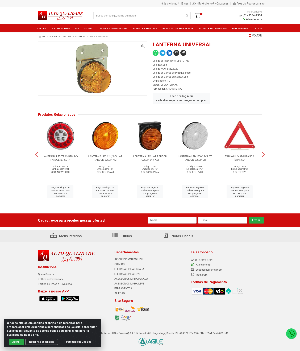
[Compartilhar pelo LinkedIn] (169, 53)
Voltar (256, 35)
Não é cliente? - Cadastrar (212, 3)
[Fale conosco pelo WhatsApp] (291, 333)
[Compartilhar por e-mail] (176, 53)
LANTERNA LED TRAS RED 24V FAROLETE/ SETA (60, 158)
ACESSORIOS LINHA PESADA (131, 278)
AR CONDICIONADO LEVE (128, 259)
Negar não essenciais (41, 341)
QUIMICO (119, 264)
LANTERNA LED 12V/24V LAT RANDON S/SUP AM (105, 158)
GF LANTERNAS (169, 84)
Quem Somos (46, 274)
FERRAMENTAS (123, 288)
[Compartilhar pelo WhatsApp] (156, 53)
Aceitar (16, 341)
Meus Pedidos (70, 236)
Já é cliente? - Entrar (175, 3)
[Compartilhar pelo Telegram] (162, 53)
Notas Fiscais (182, 236)
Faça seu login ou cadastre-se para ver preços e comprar (181, 98)
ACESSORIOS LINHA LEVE (129, 283)
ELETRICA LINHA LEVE (127, 273)
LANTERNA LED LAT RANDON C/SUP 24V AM (150, 158)
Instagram (201, 274)
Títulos (126, 236)
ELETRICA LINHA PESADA (129, 269)
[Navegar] (37, 155)
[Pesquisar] (187, 15)
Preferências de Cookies (77, 341)
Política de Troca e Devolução (55, 284)
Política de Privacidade (51, 279)
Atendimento (253, 19)
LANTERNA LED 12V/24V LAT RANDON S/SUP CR (195, 158)
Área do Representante (251, 3)
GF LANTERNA (174, 88)
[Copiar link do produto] (183, 53)
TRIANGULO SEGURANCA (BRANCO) (239, 158)
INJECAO (119, 293)
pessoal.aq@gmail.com (208, 269)
